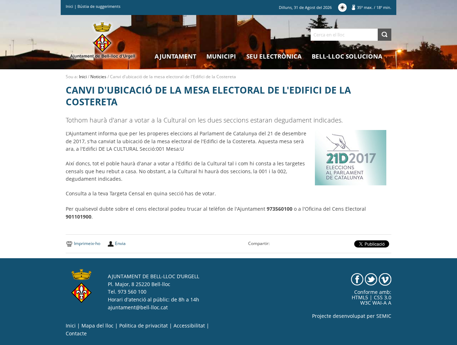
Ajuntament (175, 56)
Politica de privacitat (143, 325)
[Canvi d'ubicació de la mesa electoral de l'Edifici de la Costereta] (350, 157)
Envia (120, 243)
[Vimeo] (385, 279)
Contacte (76, 333)
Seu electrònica (274, 56)
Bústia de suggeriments (98, 6)
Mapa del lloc (97, 325)
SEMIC (383, 316)
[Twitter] (371, 279)
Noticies (98, 77)
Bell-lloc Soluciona (347, 56)
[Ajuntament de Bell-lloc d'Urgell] (103, 40)
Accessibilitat (189, 325)
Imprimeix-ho (87, 243)
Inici (69, 6)
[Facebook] (357, 279)
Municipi (221, 56)
